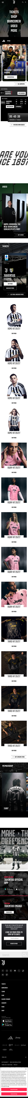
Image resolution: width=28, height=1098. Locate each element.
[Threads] (11, 970)
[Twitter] (19, 970)
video (14, 25)
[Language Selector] (25, 1058)
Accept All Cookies (14, 1089)
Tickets (14, 11)
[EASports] (10, 1045)
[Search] (23, 2)
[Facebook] (3, 970)
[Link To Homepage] (14, 2)
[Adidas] (3, 40)
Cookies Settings (14, 1093)
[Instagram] (7, 970)
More (14, 30)
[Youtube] (15, 970)
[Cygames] (17, 1045)
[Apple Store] (19, 889)
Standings (18, 106)
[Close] (26, 1069)
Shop (14, 16)
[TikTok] (23, 970)
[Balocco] (4, 1050)
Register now (14, 943)
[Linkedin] (3, 974)
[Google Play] (9, 889)
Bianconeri (14, 21)
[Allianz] (4, 1045)
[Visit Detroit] (23, 1045)
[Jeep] (9, 41)
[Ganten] (10, 1050)
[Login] (25, 2)
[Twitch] (7, 974)
